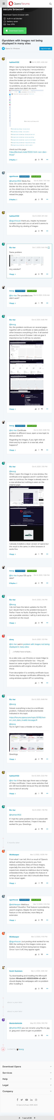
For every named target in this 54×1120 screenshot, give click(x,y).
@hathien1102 (15, 181)
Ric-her (12, 247)
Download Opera (16, 31)
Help (5, 1079)
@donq (12, 724)
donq (11, 639)
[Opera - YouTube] (26, 1099)
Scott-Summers (15, 971)
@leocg (12, 324)
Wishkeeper (14, 855)
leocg (11, 291)
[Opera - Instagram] (36, 1099)
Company (8, 1091)
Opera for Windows (12, 48)
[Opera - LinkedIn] (31, 1099)
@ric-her (13, 295)
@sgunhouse (15, 221)
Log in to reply (46, 48)
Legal (6, 1085)
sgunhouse (13, 176)
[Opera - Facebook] (17, 1099)
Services (7, 1072)
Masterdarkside (15, 1023)
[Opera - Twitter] (21, 1099)
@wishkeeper (15, 904)
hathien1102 (14, 62)
